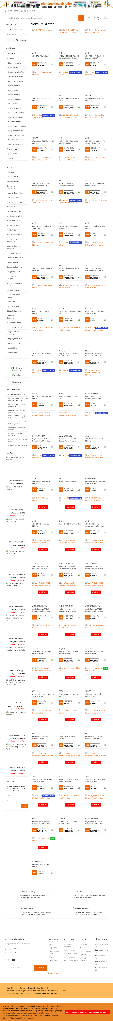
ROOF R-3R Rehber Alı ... (17, 480)
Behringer (90, 478)
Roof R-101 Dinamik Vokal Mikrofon (41, 397)
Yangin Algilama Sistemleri (13, 333)
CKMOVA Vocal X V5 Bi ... (16, 574)
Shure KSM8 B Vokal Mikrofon (70, 524)
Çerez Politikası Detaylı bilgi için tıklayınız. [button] (18, 1018)
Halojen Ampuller (13, 272)
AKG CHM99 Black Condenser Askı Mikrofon (69, 227)
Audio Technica (66, 563)
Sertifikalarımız (53, 960)
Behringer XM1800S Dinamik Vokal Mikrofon (95, 482)
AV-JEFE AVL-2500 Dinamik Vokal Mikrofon (68, 355)
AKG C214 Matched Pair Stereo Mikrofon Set (41, 185)
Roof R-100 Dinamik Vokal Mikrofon (68, 397)
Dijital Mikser (12, 154)
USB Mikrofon (13, 90)
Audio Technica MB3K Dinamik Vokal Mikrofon (94, 567)
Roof (34, 393)
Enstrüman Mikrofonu (16, 72)
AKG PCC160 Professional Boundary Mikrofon (94, 57)
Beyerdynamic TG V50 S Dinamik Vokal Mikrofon (67, 440)
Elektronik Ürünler (14, 343)
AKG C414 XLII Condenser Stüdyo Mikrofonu (94, 185)
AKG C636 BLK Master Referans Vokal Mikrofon (94, 270)
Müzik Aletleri (12, 230)
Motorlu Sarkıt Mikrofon (17, 126)
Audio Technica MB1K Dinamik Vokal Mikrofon (67, 567)
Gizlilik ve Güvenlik (70, 950)
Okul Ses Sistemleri (14, 211)
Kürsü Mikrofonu (14, 99)
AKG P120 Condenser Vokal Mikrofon (69, 99)
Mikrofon (10, 58)
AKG (34, 53)
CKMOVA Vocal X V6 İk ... (16, 638)
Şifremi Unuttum (85, 951)
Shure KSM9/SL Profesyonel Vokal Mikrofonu (69, 780)
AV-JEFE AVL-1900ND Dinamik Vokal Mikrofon (43, 695)
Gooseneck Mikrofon (15, 76)
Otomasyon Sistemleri (11, 317)
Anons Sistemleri (13, 207)
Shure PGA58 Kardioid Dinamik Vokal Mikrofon (94, 355)
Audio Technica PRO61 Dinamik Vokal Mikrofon (41, 610)
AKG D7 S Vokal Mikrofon (41, 56)
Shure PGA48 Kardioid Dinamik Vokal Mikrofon (41, 823)
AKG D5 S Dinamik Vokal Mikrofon (41, 312)
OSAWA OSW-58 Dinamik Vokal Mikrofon (68, 823)
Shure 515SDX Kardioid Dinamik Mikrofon (40, 738)
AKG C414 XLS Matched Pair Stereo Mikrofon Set (95, 142)
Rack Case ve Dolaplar (12, 277)
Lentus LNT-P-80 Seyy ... (17, 671)
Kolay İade (83, 958)
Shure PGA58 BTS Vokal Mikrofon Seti (93, 695)
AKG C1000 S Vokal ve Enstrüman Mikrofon (40, 567)
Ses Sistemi (11, 54)
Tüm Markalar (21, 40)
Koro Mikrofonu (14, 95)
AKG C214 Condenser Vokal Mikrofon (95, 227)
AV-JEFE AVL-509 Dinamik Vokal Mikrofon (94, 652)
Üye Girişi (83, 948)
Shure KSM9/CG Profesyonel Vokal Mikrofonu (95, 780)
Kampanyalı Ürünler (14, 339)
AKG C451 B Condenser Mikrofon (40, 525)
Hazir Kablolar (12, 348)
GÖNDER (40, 968)
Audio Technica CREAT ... (16, 767)
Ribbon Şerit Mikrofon (16, 113)
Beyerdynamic (91, 393)
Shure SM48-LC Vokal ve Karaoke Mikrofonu (94, 738)
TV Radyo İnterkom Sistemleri (14, 247)
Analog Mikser (12, 149)
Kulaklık (10, 158)
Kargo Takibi (53, 948)
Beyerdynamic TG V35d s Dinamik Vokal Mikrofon (94, 823)
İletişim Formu (53, 957)
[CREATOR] (16, 382)
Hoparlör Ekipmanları (15, 193)
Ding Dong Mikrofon (15, 131)
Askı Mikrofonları (14, 108)
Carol (61, 691)
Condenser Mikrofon (15, 81)
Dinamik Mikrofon (14, 63)
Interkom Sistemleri (14, 253)
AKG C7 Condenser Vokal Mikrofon (41, 99)
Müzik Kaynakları (13, 221)
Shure (88, 95)
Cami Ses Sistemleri (14, 216)
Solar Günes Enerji (14, 322)
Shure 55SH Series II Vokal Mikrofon (95, 99)
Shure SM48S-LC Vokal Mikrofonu (67, 738)
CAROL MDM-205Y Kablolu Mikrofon (68, 695)
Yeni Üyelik (97, 19)
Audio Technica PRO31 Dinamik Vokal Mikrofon (94, 610)
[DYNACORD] (17, 370)
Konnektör (11, 167)
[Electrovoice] (16, 368)
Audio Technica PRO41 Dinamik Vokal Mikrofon (67, 610)
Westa (61, 308)
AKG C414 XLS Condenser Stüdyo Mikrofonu (41, 227)
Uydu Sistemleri (13, 306)
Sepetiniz (83, 955)
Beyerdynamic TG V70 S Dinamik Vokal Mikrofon (41, 440)
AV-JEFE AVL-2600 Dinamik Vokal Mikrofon (41, 355)
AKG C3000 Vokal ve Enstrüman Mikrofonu (67, 185)
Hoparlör (10, 163)
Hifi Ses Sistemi (12, 177)
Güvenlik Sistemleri (14, 311)
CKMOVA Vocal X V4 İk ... (16, 606)
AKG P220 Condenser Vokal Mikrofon (69, 270)
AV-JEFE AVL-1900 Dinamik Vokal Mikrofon (41, 652)
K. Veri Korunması (70, 957)
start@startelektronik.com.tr (77, 960)
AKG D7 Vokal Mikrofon (67, 481)
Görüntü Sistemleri (14, 290)
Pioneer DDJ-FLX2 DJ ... (16, 510)
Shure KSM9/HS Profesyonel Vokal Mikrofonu (42, 780)
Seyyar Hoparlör (13, 181)
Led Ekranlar (11, 302)
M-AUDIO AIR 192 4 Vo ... (16, 735)
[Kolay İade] (17, 375)
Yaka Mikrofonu (14, 86)
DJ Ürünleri (11, 172)
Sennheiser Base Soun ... (16, 703)
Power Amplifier (13, 198)
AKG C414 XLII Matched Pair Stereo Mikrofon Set (69, 142)
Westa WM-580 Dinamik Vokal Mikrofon (70, 312)
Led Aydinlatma (13, 262)
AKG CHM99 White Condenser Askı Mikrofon (94, 525)
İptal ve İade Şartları (70, 954)
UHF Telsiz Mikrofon (15, 144)
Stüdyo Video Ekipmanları (12, 240)
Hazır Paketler (12, 353)
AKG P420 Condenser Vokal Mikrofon (42, 270)
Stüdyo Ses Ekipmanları (11, 187)
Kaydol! (24, 806)
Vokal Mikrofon (13, 67)
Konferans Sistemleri (15, 235)
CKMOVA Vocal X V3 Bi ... (16, 542)
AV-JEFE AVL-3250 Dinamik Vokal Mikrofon (68, 652)
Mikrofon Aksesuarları (16, 140)
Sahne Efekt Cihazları (15, 258)
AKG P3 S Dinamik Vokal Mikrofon (94, 440)
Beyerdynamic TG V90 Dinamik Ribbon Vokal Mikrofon (93, 397)
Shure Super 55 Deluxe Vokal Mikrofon (43, 142)
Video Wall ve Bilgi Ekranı (14, 296)
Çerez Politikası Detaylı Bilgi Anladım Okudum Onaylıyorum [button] (87, 1012)
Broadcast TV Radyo (14, 202)
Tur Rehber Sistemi (14, 225)
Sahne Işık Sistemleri (14, 267)
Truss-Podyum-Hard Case (14, 284)
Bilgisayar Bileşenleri (15, 327)
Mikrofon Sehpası (14, 122)
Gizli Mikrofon (13, 104)
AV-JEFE (88, 308)
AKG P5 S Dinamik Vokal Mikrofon (41, 482)
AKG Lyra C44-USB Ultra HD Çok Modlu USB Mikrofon (69, 57)
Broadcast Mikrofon (15, 117)
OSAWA (62, 819)
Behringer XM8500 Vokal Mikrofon (41, 865)
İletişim (51, 944)
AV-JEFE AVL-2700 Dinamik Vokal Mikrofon (94, 312)
